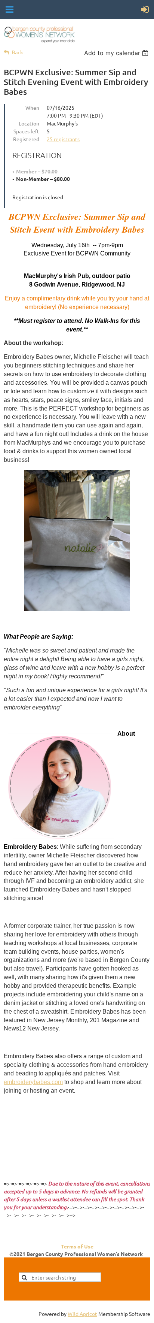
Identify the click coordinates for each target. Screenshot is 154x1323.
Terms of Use (77, 1246)
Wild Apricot (82, 1313)
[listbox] (117, 52)
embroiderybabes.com (33, 1082)
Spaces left (26, 131)
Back (17, 52)
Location (29, 123)
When (32, 107)
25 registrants (63, 139)
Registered (26, 139)
